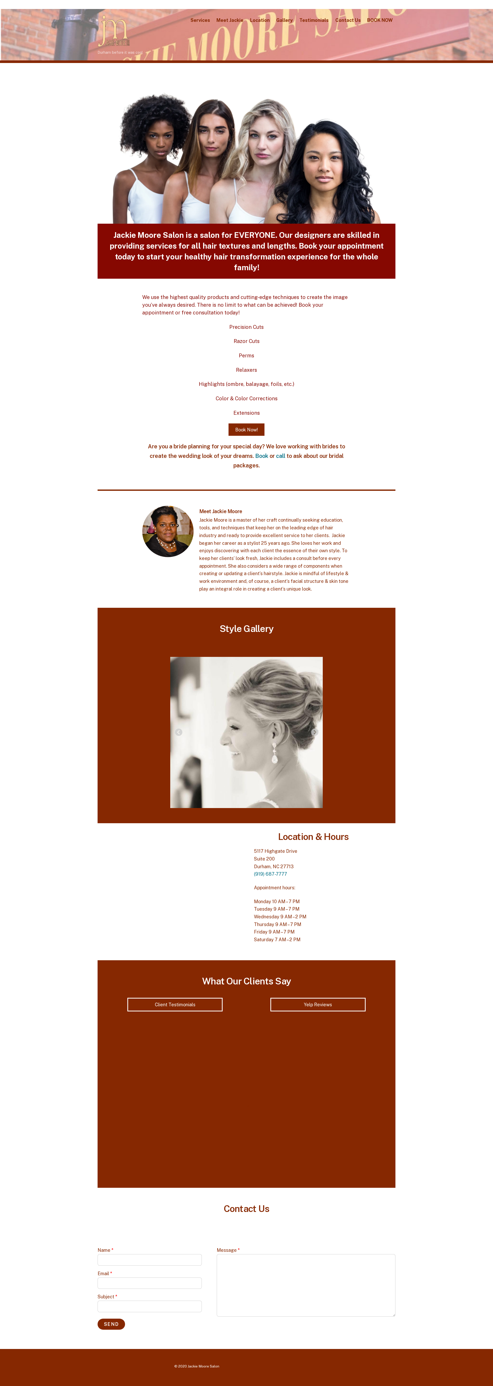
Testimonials (314, 20)
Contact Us (348, 20)
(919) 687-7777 (270, 874)
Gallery (284, 20)
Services (200, 20)
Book (261, 455)
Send (111, 1324)
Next (313, 730)
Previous (177, 730)
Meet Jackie (229, 20)
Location (260, 20)
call (280, 455)
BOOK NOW (380, 20)
